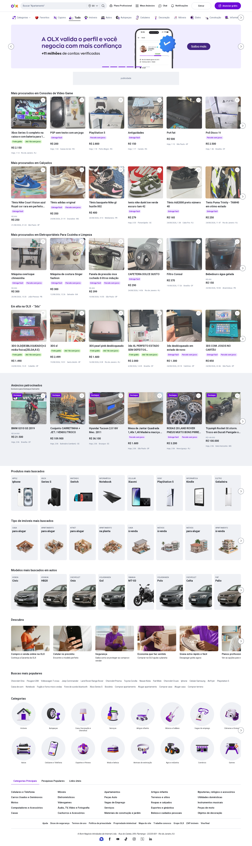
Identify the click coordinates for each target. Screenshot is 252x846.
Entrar (201, 6)
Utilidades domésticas (210, 797)
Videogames (65, 802)
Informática (235, 17)
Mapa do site (145, 823)
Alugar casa (180, 687)
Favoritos (44, 17)
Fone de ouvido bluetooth (76, 687)
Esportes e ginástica (162, 807)
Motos (14, 802)
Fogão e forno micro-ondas (49, 687)
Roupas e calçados (161, 802)
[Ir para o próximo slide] (243, 126)
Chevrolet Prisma (114, 681)
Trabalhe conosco (162, 823)
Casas (14, 813)
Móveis (182, 17)
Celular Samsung (197, 681)
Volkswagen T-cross (50, 681)
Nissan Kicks (145, 681)
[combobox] (63, 5)
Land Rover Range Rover (92, 681)
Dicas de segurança (59, 823)
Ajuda (45, 823)
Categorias (22, 17)
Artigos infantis (159, 792)
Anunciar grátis (230, 6)
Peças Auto (110, 797)
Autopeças (126, 17)
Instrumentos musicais (210, 802)
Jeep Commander (70, 681)
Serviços (109, 807)
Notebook (30, 687)
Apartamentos (112, 792)
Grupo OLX (179, 823)
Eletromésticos (66, 797)
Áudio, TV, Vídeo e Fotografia (73, 807)
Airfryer (211, 681)
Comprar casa (165, 687)
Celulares (145, 17)
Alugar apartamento (147, 687)
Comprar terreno (195, 687)
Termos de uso (79, 823)
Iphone (184, 681)
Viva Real (205, 823)
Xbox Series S (96, 687)
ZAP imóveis (192, 823)
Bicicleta (109, 687)
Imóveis (93, 17)
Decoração (164, 17)
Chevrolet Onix (17, 681)
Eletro (198, 17)
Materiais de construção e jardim (122, 813)
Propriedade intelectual (124, 823)
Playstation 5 (223, 681)
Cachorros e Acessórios (71, 813)
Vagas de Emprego (114, 802)
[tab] (25, 781)
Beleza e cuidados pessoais (166, 813)
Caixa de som (17, 687)
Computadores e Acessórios (27, 807)
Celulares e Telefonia (23, 792)
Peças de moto (206, 807)
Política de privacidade (100, 823)
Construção (215, 17)
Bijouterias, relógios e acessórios (216, 792)
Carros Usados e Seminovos (26, 797)
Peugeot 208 (33, 681)
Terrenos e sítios (160, 797)
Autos (109, 17)
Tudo (77, 17)
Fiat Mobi (157, 681)
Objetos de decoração (210, 813)
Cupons (62, 17)
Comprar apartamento (125, 687)
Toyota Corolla (130, 681)
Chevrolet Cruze (171, 681)
